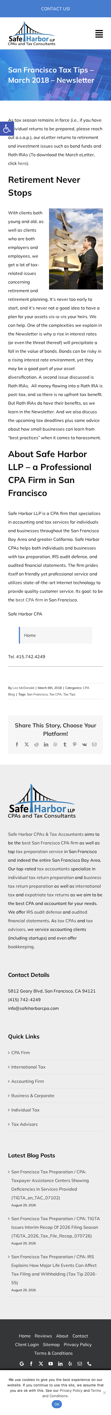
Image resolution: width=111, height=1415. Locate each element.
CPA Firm (20, 1052)
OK (57, 1404)
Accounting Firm (27, 1081)
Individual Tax (25, 1110)
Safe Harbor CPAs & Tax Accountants (46, 834)
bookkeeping (21, 946)
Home (30, 635)
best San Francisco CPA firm (50, 842)
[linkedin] (60, 1363)
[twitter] (41, 1363)
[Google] (22, 1363)
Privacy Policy (71, 1390)
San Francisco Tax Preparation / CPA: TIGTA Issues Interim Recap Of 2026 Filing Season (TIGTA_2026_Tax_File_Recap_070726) (55, 1227)
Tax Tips (69, 694)
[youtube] (50, 1363)
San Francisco (37, 694)
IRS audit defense (44, 912)
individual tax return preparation (41, 877)
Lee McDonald (23, 688)
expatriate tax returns (47, 894)
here (22, 163)
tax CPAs (67, 920)
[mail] (80, 1363)
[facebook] (31, 1363)
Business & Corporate (32, 1095)
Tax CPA (55, 694)
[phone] (89, 1363)
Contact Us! (55, 8)
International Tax (28, 1067)
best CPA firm (29, 599)
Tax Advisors (24, 1124)
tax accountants (53, 868)
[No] (104, 1392)
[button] (7, 129)
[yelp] (70, 1363)
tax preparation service (39, 851)
